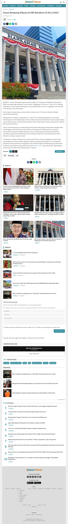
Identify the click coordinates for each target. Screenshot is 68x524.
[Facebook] (4, 24)
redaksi (14, 19)
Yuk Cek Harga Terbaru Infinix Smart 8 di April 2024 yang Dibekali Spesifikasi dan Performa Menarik (36, 445)
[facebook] (28, 477)
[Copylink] (16, 24)
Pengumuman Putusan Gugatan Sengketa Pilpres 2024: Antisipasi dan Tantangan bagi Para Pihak (49, 213)
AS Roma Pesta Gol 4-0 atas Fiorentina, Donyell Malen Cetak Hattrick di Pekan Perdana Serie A (37, 262)
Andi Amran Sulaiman (16, 363)
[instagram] (35, 477)
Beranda (5, 9)
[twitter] (30, 477)
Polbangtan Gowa (37, 363)
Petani (24, 363)
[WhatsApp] (10, 24)
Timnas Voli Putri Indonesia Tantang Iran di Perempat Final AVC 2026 (34, 273)
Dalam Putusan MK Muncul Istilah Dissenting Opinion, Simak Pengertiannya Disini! (48, 187)
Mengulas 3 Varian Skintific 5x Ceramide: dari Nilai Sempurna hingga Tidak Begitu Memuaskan (33, 458)
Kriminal (11, 9)
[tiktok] (40, 477)
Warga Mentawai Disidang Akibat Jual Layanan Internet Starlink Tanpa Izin (35, 383)
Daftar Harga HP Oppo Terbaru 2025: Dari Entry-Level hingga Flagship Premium (32, 406)
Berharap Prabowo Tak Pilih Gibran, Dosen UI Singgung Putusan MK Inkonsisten (48, 239)
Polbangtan (53, 363)
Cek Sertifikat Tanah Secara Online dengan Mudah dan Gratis (27, 411)
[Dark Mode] (60, 2)
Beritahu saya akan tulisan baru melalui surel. (48, 327)
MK (5, 155)
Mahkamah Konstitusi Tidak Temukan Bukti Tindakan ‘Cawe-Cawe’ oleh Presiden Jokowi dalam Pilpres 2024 (16, 214)
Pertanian (6, 363)
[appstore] (30, 483)
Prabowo (45, 363)
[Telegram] (13, 24)
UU (17, 155)
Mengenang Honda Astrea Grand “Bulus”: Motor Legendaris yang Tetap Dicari (32, 439)
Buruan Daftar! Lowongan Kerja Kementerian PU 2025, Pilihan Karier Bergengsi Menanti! (35, 452)
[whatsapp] (33, 477)
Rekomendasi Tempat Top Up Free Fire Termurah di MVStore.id (27, 417)
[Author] (5, 19)
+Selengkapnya (61, 399)
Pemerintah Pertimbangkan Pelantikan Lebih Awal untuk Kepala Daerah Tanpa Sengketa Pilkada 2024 (17, 187)
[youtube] (38, 477)
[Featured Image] (34, 99)
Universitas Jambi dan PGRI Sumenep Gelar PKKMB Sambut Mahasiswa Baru (36, 283)
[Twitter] (7, 24)
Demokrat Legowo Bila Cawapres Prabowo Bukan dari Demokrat (26, 338)
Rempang (11, 155)
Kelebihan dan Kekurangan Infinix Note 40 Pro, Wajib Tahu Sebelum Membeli (31, 434)
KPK (29, 363)
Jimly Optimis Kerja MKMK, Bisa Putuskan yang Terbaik (17, 239)
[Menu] (4, 2)
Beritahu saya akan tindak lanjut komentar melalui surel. (20, 327)
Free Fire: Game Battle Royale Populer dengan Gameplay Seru (27, 428)
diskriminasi (38, 146)
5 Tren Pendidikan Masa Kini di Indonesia (25, 252)
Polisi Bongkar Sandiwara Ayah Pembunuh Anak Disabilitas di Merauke (33, 393)
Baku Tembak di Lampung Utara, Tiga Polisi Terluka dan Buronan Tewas (34, 293)
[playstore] (37, 483)
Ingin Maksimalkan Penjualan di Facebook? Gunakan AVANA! (26, 423)
